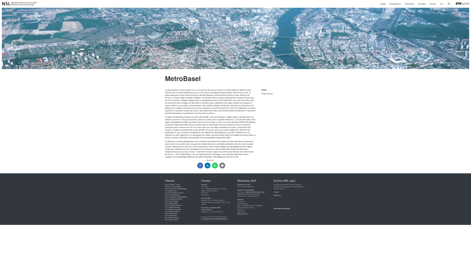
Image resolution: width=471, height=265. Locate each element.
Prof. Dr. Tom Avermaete (173, 187)
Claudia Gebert (206, 210)
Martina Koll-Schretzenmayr (255, 192)
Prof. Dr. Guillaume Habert (173, 199)
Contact (276, 192)
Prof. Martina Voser (171, 220)
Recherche (277, 195)
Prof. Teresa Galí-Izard (172, 195)
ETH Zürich (460, 3)
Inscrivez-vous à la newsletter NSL (214, 218)
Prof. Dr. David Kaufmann (173, 205)
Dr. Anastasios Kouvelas (173, 209)
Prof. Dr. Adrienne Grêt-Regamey (176, 197)
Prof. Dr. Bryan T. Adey (172, 184)
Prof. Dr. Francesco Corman (174, 193)
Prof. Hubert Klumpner (172, 207)
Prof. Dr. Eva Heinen (171, 201)
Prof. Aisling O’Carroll (172, 211)
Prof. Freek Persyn (171, 213)
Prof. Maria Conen (171, 191)
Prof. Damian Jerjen (171, 203)
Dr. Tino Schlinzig (171, 215)
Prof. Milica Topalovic (172, 217)
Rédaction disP (242, 214)
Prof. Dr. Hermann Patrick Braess (176, 189)
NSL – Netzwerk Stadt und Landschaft (20, 4)
